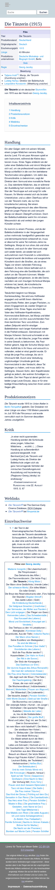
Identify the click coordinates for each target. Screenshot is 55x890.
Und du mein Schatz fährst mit (27, 769)
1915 (21, 48)
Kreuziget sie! (38, 621)
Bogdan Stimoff (33, 596)
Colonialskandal (38, 673)
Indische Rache (41, 633)
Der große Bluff (35, 717)
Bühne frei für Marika (27, 825)
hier (26, 855)
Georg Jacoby (26, 67)
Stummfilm (40, 89)
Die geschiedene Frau (34, 803)
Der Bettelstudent (26, 766)
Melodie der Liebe (32, 711)
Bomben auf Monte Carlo (18, 831)
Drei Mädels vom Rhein (17, 812)
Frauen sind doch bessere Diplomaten (27, 784)
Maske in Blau (15, 803)
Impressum (14, 886)
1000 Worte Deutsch (16, 698)
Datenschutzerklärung (35, 886)
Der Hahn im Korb (35, 655)
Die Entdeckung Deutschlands (27, 602)
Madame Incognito (17, 568)
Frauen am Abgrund (38, 689)
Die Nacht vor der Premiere (27, 828)
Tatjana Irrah (10, 75)
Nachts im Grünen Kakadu (36, 822)
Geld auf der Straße (38, 698)
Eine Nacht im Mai (33, 778)
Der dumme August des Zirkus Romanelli (27, 667)
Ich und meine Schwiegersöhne (27, 815)
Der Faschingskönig (21, 680)
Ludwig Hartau (11, 80)
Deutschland (25, 40)
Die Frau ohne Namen (18, 673)
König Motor (34, 581)
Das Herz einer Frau (18, 800)
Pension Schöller (37, 695)
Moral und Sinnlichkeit (19, 621)
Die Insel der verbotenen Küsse (27, 670)
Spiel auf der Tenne (20, 775)
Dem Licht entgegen (15, 612)
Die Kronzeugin (17, 772)
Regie (4, 67)
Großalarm (17, 778)
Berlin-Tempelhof (13, 406)
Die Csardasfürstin (39, 797)
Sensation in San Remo (17, 797)
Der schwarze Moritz (18, 587)
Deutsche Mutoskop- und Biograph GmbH (31, 57)
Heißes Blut (35, 763)
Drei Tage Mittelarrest (26, 809)
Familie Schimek (13, 822)
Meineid (10, 689)
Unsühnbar (39, 606)
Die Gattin (38, 788)
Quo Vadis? (40, 646)
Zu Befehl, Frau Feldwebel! (27, 819)
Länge (4, 52)
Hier (38, 855)
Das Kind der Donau (16, 794)
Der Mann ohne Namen (27, 636)
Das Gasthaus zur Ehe (27, 664)
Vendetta (27, 624)
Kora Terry (36, 781)
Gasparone (37, 775)
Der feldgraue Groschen (20, 606)
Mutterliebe (21, 689)
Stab (25, 62)
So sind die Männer (26, 643)
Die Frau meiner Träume (27, 791)
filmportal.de (33, 511)
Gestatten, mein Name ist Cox (26, 806)
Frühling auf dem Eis (38, 794)
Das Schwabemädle (36, 615)
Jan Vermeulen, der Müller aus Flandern (26, 609)
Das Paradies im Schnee (20, 646)
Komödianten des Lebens (27, 649)
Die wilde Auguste (39, 812)
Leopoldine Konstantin (15, 83)
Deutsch (23, 44)
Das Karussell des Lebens (27, 618)
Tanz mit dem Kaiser (21, 788)
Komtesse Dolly (33, 630)
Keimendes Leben (16, 615)
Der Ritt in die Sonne (27, 658)
